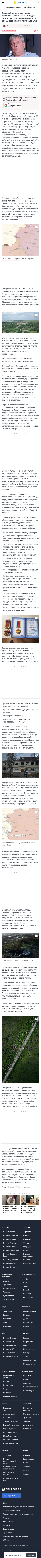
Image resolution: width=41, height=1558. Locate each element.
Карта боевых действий (8, 1377)
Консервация (28, 1459)
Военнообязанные (30, 1387)
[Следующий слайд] (39, 7)
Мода (25, 1345)
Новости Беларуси (10, 1356)
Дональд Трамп (9, 1414)
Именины (27, 1429)
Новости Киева (9, 1232)
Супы (25, 1463)
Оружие (6, 1389)
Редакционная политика (12, 1510)
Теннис (26, 1286)
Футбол (26, 1279)
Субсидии (27, 1243)
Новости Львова (9, 1247)
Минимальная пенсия (8, 1473)
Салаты (26, 1470)
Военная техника (10, 1396)
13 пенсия (7, 1455)
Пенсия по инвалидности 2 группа (9, 1461)
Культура (26, 1353)
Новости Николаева (11, 1267)
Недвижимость (9, 1288)
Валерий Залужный (11, 1425)
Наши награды (8, 1522)
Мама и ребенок (29, 1311)
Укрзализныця (8, 1299)
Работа (26, 1235)
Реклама (6, 1518)
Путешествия (28, 1349)
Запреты (26, 1421)
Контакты (6, 1525)
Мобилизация (27, 1371)
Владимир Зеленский (7, 1409)
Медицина (27, 1247)
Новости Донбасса (10, 1260)
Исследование (29, 1326)
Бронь (25, 1379)
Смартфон (7, 1326)
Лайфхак (26, 1356)
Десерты (26, 1466)
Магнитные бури (29, 1360)
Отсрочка (27, 1383)
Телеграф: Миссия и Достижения (15, 1536)
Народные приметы (31, 1414)
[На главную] (20, 2)
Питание (26, 1315)
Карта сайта (7, 1533)
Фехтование (28, 1297)
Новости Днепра (9, 1239)
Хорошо (31, 1555)
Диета (25, 1319)
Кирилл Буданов (9, 1429)
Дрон (5, 1322)
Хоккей (26, 1290)
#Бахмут (10, 1187)
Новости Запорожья (11, 1250)
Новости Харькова (10, 1235)
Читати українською (9, 31)
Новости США (8, 1342)
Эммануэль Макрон (11, 1421)
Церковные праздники (27, 1409)
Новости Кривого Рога (10, 1255)
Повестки (27, 1376)
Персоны (5, 1404)
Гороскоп (26, 1338)
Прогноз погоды (29, 1263)
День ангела (28, 1425)
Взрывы (6, 1381)
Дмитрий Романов (12, 26)
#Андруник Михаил (22, 1187)
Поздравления (29, 1364)
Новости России (9, 1345)
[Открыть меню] (3, 2)
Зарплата (27, 1232)
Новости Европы (10, 1338)
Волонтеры (7, 1393)
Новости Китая (9, 1353)
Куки (19, 1555)
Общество (26, 1227)
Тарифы (6, 1292)
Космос (6, 1315)
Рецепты (25, 1451)
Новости (5, 1227)
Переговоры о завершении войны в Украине (21, 7)
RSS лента (7, 1540)
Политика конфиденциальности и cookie (18, 1507)
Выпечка (26, 1455)
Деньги (6, 1281)
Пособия (26, 1260)
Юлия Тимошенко (10, 1436)
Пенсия (5, 1451)
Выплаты (27, 1239)
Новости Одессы (9, 1243)
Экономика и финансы (7, 1275)
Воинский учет (28, 1391)
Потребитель (28, 1342)
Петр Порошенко (10, 1432)
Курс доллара (8, 1296)
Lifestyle (25, 1333)
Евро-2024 (27, 1294)
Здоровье (26, 1307)
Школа (25, 1250)
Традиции (27, 1418)
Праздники (26, 1404)
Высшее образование (28, 1255)
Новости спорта (28, 1274)
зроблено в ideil (7, 1551)
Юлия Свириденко (10, 1443)
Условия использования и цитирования (18, 1514)
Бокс (25, 1283)
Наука (4, 1307)
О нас (5, 1503)
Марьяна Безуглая (10, 1440)
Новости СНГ (8, 1349)
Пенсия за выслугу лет (10, 1479)
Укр (38, 2)
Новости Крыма (9, 1263)
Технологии (7, 1311)
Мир (3, 1333)
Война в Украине (9, 1371)
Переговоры (8, 1385)
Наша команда (8, 1529)
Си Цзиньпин (8, 1418)
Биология (7, 1319)
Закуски (26, 1474)
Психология (28, 1322)
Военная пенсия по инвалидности (10, 1468)
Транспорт (7, 1285)
